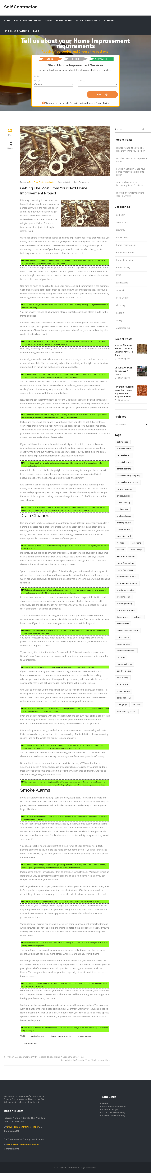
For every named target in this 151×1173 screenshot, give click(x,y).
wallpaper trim (30, 1043)
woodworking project (126, 711)
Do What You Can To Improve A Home (131, 160)
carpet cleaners (124, 462)
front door (121, 542)
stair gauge (122, 704)
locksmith (120, 290)
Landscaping (122, 282)
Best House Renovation (27, 21)
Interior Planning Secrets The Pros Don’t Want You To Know (130, 149)
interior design (123, 596)
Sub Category (81, 80)
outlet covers (123, 637)
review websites (124, 664)
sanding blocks (124, 671)
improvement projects (61, 1036)
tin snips (137, 704)
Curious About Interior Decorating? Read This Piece (129, 184)
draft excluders (124, 516)
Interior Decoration (88, 21)
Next (102, 94)
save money (122, 677)
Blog (36, 31)
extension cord (124, 536)
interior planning (124, 603)
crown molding (123, 502)
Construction (122, 222)
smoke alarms (84, 1036)
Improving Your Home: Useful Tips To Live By (130, 194)
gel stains (136, 542)
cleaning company (125, 489)
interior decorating (125, 590)
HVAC (118, 275)
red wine (121, 657)
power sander (123, 644)
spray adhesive (124, 697)
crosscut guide (123, 495)
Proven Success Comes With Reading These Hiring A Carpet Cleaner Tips (45, 1057)
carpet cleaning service (127, 482)
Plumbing (120, 305)
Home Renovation (124, 260)
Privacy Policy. (102, 103)
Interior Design (110, 1109)
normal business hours (127, 630)
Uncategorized (123, 327)
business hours (124, 448)
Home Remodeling (81, 182)
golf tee (120, 549)
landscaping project (126, 610)
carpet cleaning (124, 468)
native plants (123, 623)
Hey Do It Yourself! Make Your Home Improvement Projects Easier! (130, 171)
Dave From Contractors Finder (42, 182)
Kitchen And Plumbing (16, 31)
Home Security (123, 267)
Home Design (122, 237)
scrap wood (122, 684)
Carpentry (120, 214)
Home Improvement (126, 245)
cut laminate (122, 509)
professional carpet (126, 650)
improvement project (126, 576)
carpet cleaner (123, 455)
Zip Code (37, 76)
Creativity (120, 229)
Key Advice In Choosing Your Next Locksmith (84, 1060)
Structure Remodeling (58, 21)
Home (7, 21)
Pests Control (122, 297)
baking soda (122, 441)
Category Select (38, 80)
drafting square (124, 522)
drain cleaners (37, 1036)
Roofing (109, 21)
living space (122, 617)
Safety (119, 320)
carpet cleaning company (128, 475)
